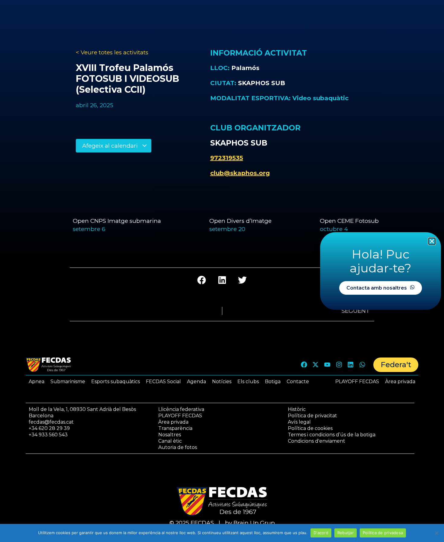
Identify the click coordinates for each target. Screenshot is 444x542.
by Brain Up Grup (250, 522)
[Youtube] (327, 365)
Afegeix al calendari (110, 145)
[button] (201, 280)
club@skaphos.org (240, 173)
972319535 (226, 158)
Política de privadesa (383, 532)
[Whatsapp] (362, 365)
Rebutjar (345, 532)
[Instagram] (339, 365)
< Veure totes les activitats (112, 52)
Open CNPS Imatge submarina (117, 220)
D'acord (321, 532)
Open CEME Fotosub (350, 220)
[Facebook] (304, 365)
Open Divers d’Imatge (240, 220)
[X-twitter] (315, 365)
